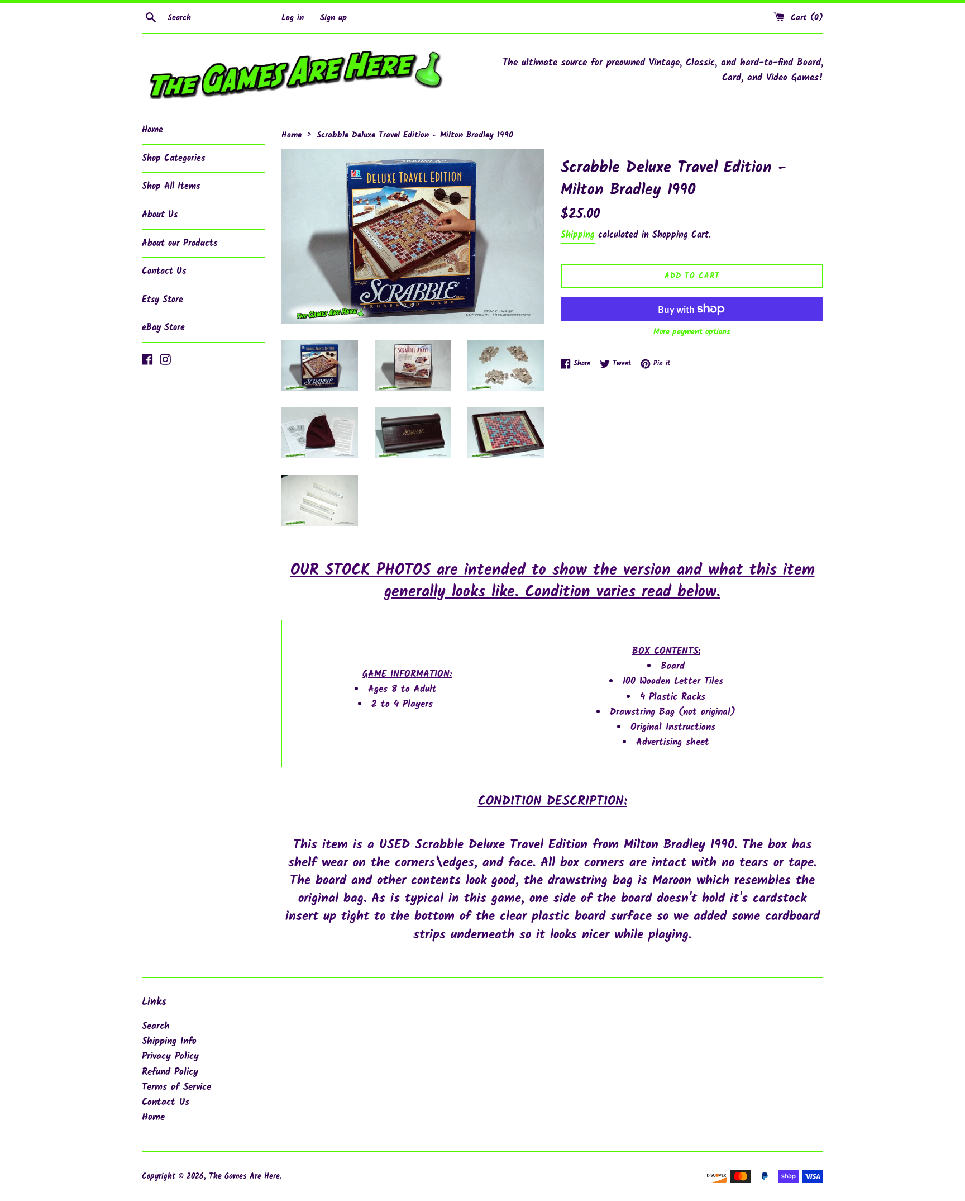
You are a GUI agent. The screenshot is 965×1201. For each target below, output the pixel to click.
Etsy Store (162, 300)
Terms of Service (176, 1087)
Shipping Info (169, 1041)
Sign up (333, 18)
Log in (292, 18)
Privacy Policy (170, 1056)
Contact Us (164, 271)
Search (156, 1026)
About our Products (179, 243)
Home (152, 130)
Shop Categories (173, 158)
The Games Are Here (244, 1177)
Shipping (578, 235)
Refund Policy (170, 1072)
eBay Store (163, 328)
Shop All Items (171, 186)
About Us (160, 215)
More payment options (691, 332)
